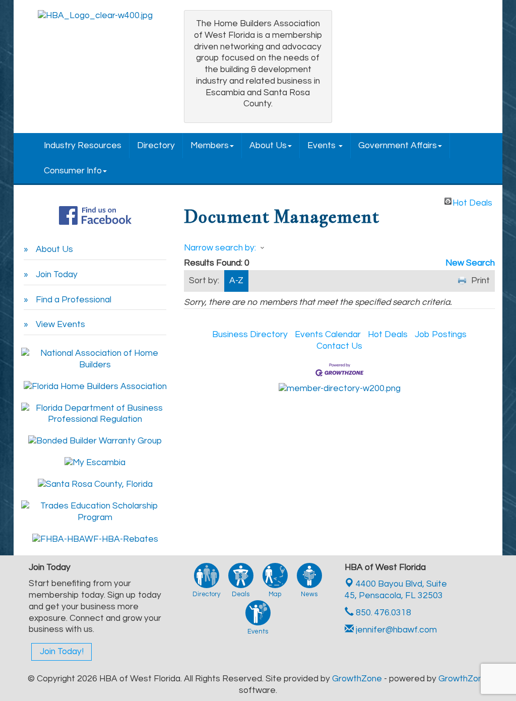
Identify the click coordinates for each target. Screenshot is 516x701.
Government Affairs (397, 145)
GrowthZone (357, 678)
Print (480, 280)
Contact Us (339, 346)
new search (470, 263)
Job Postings (441, 334)
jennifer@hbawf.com (395, 629)
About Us (268, 145)
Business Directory (250, 334)
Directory (156, 145)
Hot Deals (472, 202)
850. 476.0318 (382, 612)
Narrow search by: (220, 247)
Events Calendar (328, 334)
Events (322, 145)
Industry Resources (82, 145)
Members (209, 145)
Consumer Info (73, 170)
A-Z (236, 280)
